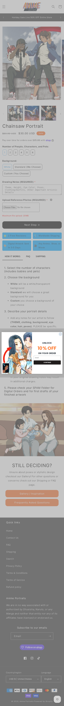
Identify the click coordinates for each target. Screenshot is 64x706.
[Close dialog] (60, 334)
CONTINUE (47, 362)
